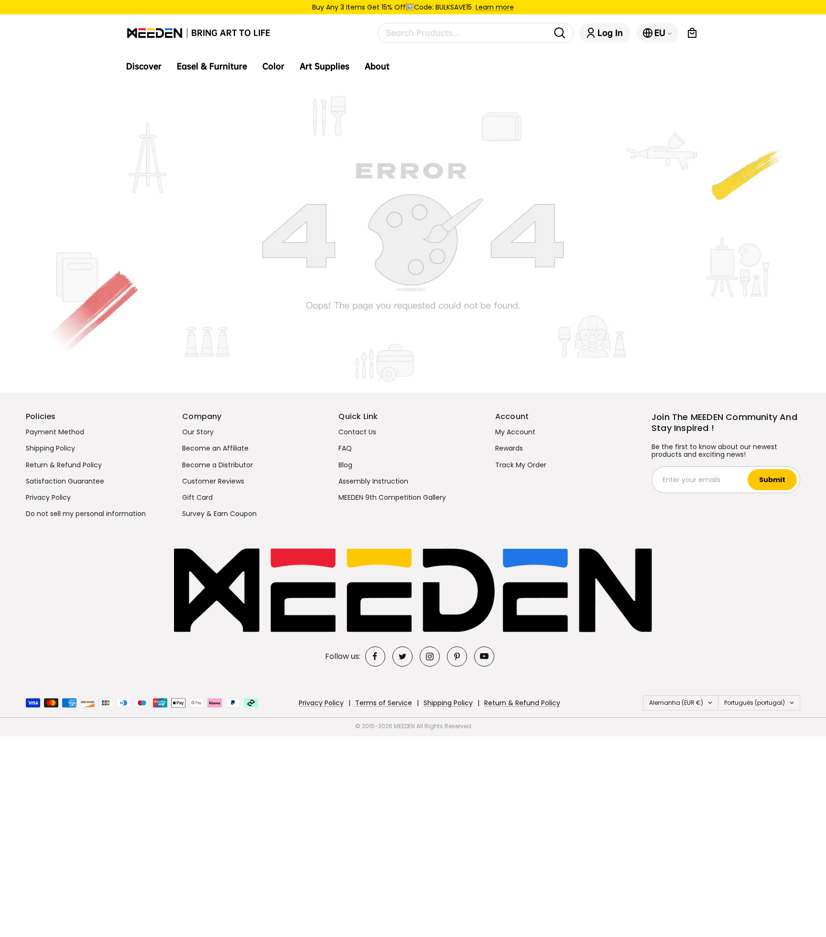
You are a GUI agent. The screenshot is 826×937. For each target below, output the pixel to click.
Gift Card (197, 497)
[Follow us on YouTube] (484, 656)
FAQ (345, 448)
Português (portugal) (754, 703)
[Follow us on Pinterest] (457, 656)
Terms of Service (383, 703)
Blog (345, 465)
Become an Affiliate (215, 448)
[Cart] (692, 33)
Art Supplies (324, 66)
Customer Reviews (213, 481)
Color (273, 66)
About (377, 66)
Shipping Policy (50, 448)
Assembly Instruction (373, 481)
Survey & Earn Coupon (219, 513)
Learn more (495, 7)
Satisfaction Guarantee (65, 481)
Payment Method (55, 432)
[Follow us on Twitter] (402, 656)
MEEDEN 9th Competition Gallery (392, 497)
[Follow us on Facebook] (375, 656)
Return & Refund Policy (64, 465)
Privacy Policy (48, 497)
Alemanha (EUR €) (676, 703)
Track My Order (520, 465)
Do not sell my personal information (86, 513)
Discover (144, 66)
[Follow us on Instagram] (429, 656)
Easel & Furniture (212, 66)
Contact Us (357, 432)
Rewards (509, 448)
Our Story (198, 432)
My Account (515, 432)
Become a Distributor (217, 465)
